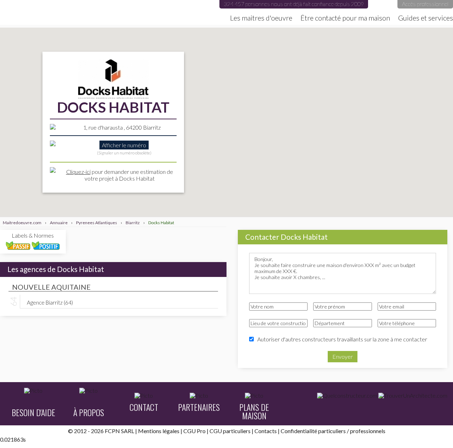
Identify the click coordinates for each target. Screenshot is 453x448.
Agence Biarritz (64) (50, 302)
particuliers (332, 430)
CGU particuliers (230, 430)
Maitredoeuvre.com (71, 12)
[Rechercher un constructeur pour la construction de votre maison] (347, 395)
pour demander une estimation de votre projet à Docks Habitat (119, 175)
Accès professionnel (425, 3)
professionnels (367, 430)
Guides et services (425, 17)
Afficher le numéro (124, 145)
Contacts (265, 430)
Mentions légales (158, 430)
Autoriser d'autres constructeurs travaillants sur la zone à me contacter (342, 339)
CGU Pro (194, 430)
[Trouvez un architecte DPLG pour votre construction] (412, 395)
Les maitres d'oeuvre (261, 17)
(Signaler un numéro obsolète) (124, 152)
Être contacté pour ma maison (345, 17)
